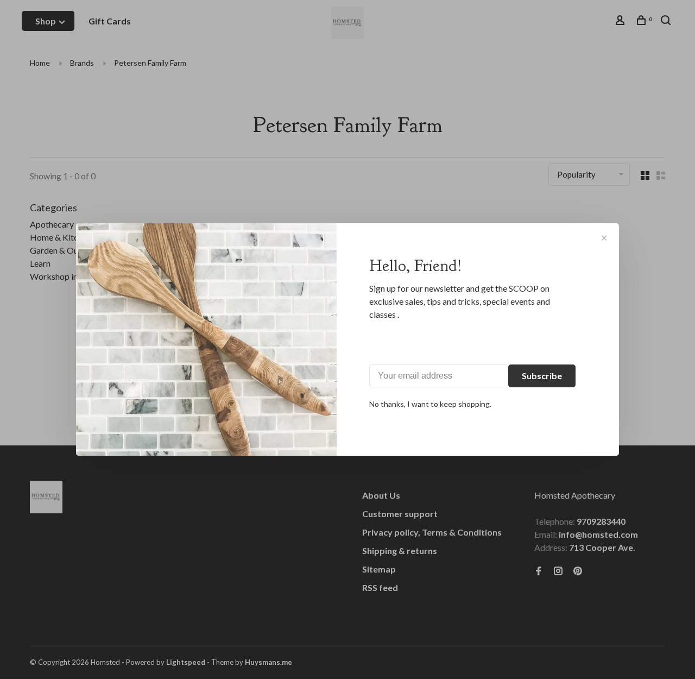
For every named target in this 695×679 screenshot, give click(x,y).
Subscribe (542, 375)
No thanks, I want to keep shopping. (430, 403)
